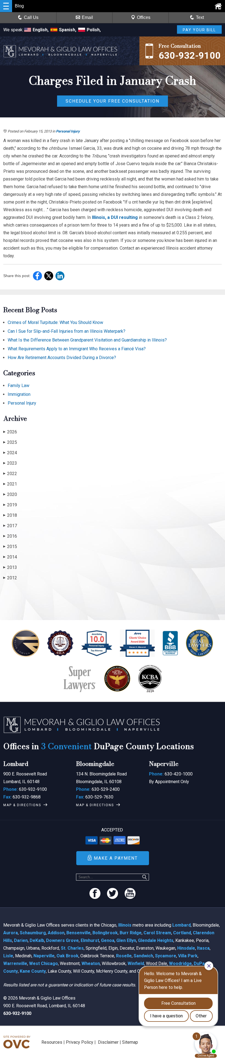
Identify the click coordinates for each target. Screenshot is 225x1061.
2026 (10, 431)
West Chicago (43, 963)
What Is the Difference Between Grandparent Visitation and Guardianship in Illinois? (87, 340)
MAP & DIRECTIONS (22, 805)
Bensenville (78, 932)
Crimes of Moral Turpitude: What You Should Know (55, 322)
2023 (10, 463)
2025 (10, 442)
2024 (10, 452)
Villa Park (188, 955)
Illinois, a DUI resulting (115, 217)
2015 (10, 546)
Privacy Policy (79, 1042)
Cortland (182, 932)
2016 (10, 536)
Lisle (8, 955)
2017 (10, 525)
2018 (10, 515)
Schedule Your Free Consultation (112, 101)
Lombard (181, 925)
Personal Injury (68, 131)
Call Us (31, 17)
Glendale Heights (155, 940)
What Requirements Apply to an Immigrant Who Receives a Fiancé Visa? (77, 348)
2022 (10, 473)
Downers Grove (62, 940)
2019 (10, 504)
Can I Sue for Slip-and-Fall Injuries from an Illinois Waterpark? (66, 331)
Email (87, 17)
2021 (10, 484)
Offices (143, 17)
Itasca (203, 948)
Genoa (107, 940)
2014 (10, 557)
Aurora (10, 932)
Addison (56, 932)
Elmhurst (90, 940)
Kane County (33, 971)
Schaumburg (33, 932)
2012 (10, 577)
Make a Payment (116, 858)
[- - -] (6, 6)
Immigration (19, 394)
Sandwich (143, 955)
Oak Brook (67, 955)
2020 (10, 494)
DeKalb (37, 940)
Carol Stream (157, 932)
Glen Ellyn (126, 940)
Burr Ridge (131, 932)
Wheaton (90, 963)
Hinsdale (186, 948)
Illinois (124, 925)
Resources (51, 1042)
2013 (10, 567)
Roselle (124, 955)
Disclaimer (108, 1042)
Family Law (18, 385)
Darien (21, 940)
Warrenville (15, 963)
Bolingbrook (105, 932)
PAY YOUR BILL (199, 30)
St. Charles (72, 948)
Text (200, 17)
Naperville (44, 955)
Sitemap (130, 1042)
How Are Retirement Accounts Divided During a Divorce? (62, 357)
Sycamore (165, 955)
